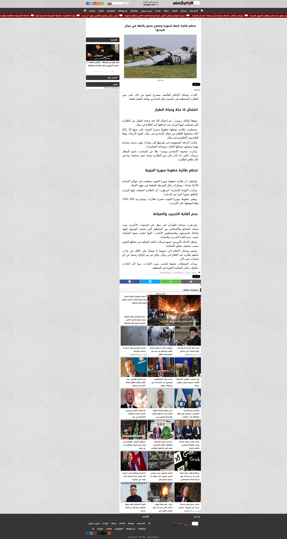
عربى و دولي (193, 19)
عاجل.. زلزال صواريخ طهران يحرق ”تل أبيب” (144, 15)
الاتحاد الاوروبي (178, 272)
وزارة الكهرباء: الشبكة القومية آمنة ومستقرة (100, 15)
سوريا (193, 272)
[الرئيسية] (202, 10)
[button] (112, 71)
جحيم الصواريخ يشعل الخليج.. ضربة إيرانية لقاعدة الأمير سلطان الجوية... (198, 15)
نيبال (187, 272)
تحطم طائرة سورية (165, 272)
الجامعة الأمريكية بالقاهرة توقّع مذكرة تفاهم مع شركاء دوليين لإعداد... (43, 15)
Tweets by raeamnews (112, 88)
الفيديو (114, 40)
